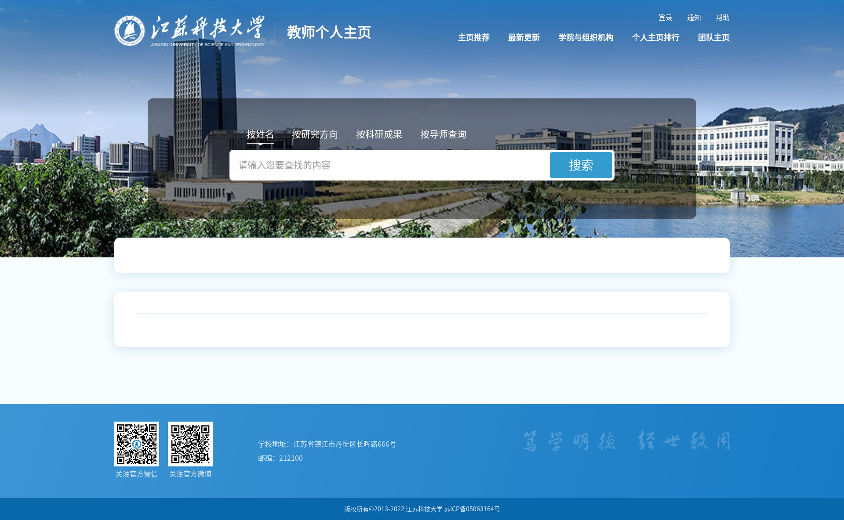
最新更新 (524, 37)
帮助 (723, 17)
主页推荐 (474, 37)
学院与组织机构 (586, 37)
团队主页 (714, 37)
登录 (665, 17)
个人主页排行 (656, 37)
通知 (694, 17)
